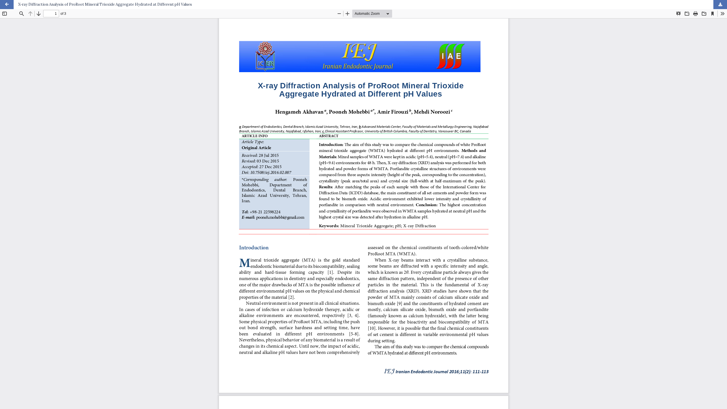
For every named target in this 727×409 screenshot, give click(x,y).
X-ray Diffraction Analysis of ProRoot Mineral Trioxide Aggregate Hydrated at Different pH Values (105, 4)
